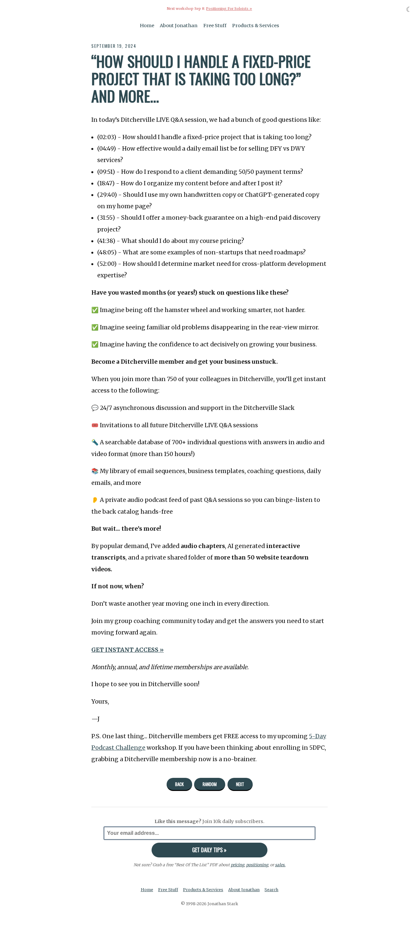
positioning (257, 864)
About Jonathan (178, 25)
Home (147, 25)
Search (271, 889)
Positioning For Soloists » (229, 9)
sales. (280, 864)
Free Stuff (215, 25)
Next (240, 784)
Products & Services (255, 25)
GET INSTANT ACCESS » (127, 649)
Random (210, 784)
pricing (237, 864)
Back (179, 784)
